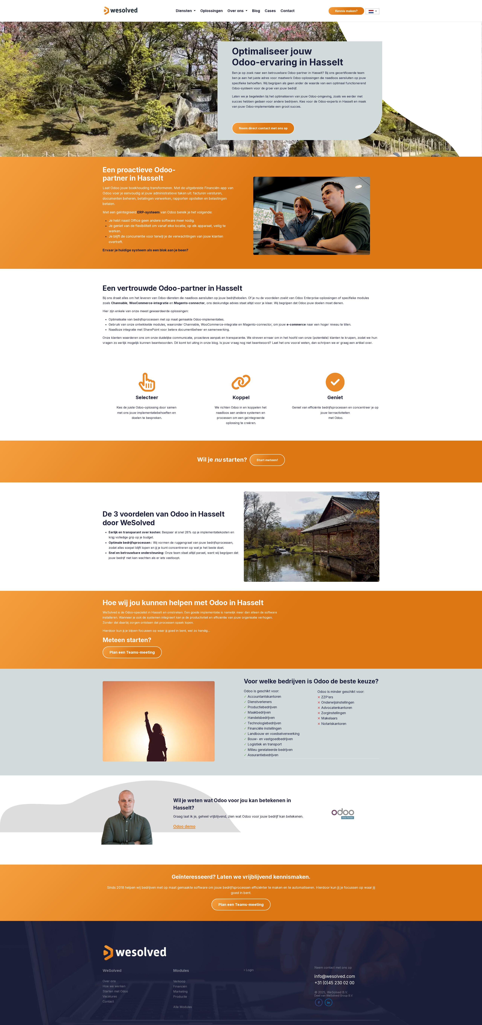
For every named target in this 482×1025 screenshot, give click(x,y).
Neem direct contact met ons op (263, 128)
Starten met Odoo (115, 991)
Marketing (180, 991)
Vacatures (110, 996)
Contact (108, 1001)
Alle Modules (182, 1007)
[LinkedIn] (328, 1002)
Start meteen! (267, 460)
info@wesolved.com (334, 976)
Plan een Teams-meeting (132, 652)
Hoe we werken (114, 986)
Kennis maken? (346, 11)
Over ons (109, 981)
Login (249, 970)
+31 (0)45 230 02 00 (334, 982)
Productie (180, 996)
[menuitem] (186, 10)
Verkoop (179, 981)
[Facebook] (319, 1002)
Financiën (180, 986)
